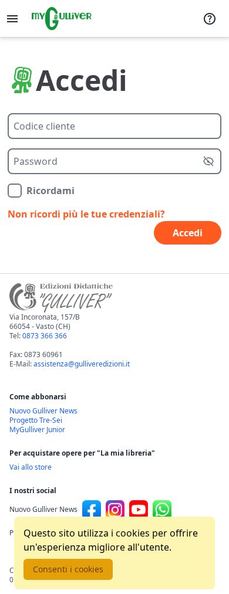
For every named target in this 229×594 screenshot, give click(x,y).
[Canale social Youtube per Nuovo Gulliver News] (138, 509)
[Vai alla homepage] (62, 18)
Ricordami (50, 190)
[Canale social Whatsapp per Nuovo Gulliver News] (162, 509)
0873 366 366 (44, 336)
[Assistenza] (209, 18)
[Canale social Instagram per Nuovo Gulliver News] (115, 509)
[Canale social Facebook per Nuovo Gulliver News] (91, 509)
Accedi (188, 232)
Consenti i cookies (68, 569)
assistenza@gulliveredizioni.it (81, 364)
